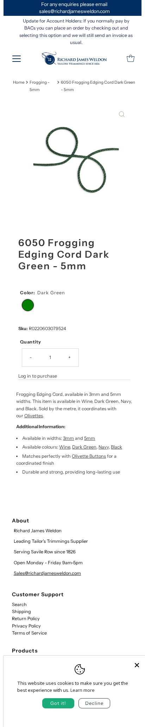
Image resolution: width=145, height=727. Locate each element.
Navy (104, 447)
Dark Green (84, 447)
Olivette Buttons (89, 456)
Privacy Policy (26, 626)
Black (116, 447)
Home (18, 82)
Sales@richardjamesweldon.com (47, 573)
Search (19, 604)
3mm (68, 438)
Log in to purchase (37, 376)
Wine (64, 447)
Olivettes (33, 415)
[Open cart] (130, 58)
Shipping (21, 611)
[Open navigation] (16, 58)
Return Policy (26, 618)
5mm (89, 438)
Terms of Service (29, 633)
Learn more (82, 690)
